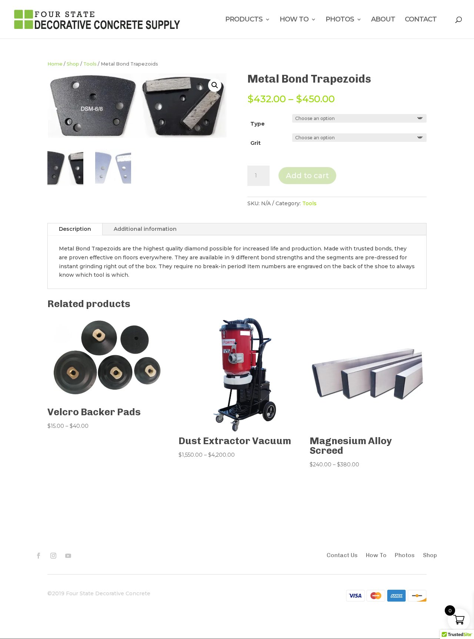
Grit (255, 143)
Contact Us (342, 556)
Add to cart (307, 175)
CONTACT (421, 20)
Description (75, 229)
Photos (405, 556)
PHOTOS (340, 20)
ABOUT (383, 20)
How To (376, 556)
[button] (214, 85)
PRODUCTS (244, 20)
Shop (73, 64)
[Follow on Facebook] (38, 556)
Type (257, 123)
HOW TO (294, 20)
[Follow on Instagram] (53, 556)
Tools (90, 64)
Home (55, 64)
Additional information (145, 229)
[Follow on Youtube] (68, 556)
